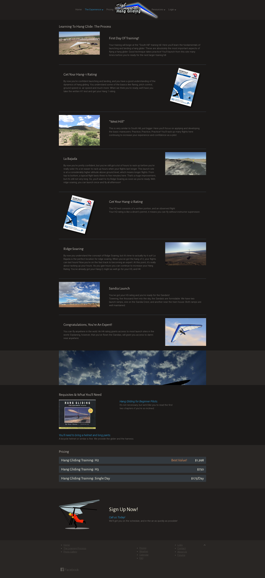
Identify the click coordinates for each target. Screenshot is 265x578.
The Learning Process (74, 548)
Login (171, 9)
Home (78, 9)
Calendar (144, 554)
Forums (181, 555)
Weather (143, 551)
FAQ (141, 558)
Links (180, 545)
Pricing (109, 9)
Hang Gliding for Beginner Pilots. (139, 401)
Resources (157, 9)
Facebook (71, 570)
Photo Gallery (70, 551)
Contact (181, 548)
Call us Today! (117, 517)
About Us (182, 551)
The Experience (93, 9)
